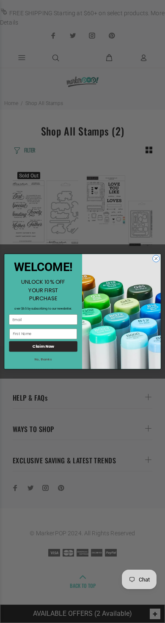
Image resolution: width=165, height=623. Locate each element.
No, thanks (43, 359)
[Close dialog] (156, 258)
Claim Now (43, 346)
